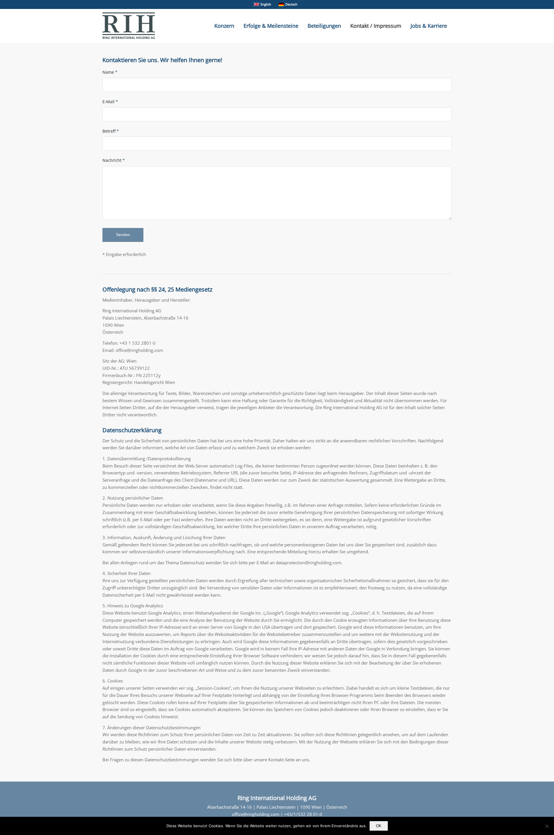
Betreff (110, 131)
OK (378, 826)
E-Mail (110, 101)
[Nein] (547, 826)
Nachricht (113, 160)
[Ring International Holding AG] (128, 26)
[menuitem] (224, 26)
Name (109, 72)
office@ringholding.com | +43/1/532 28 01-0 (277, 814)
